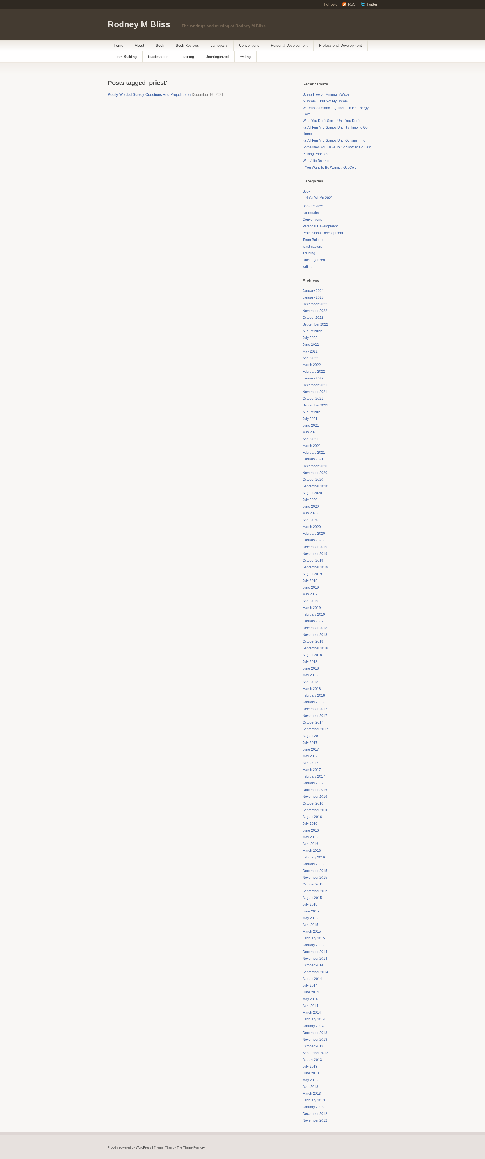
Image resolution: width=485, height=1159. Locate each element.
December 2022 (315, 304)
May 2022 (310, 351)
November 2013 (315, 1039)
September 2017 (315, 729)
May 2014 (310, 999)
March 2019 (312, 608)
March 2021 (312, 446)
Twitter (372, 4)
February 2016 (314, 857)
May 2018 (310, 675)
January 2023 (313, 297)
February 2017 (314, 776)
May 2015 (310, 918)
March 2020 (312, 527)
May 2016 (310, 837)
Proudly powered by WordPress (129, 1147)
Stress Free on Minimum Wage (326, 94)
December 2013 (315, 1033)
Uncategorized (217, 57)
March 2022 (312, 365)
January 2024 (313, 291)
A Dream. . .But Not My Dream (325, 101)
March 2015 (312, 932)
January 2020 (313, 540)
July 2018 (310, 662)
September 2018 (315, 648)
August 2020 (312, 493)
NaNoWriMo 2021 (319, 198)
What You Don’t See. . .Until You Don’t (331, 121)
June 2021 (311, 426)
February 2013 (314, 1100)
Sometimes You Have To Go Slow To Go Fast (337, 147)
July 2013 (310, 1066)
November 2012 (315, 1120)
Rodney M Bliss (139, 24)
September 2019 (315, 567)
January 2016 (313, 864)
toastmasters (159, 57)
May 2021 (310, 432)
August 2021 (312, 412)
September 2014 (315, 972)
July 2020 (310, 500)
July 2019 (310, 581)
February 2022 (314, 372)
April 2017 (310, 763)
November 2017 (315, 716)
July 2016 (310, 824)
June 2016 (311, 830)
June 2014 (311, 992)
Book (160, 45)
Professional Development (340, 45)
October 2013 (313, 1046)
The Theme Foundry (191, 1147)
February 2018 (314, 695)
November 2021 (315, 392)
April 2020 (310, 520)
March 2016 (312, 851)
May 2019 (310, 594)
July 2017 (310, 743)
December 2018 (315, 628)
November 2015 (315, 878)
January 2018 (313, 702)
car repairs (219, 45)
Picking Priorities (315, 154)
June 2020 (311, 507)
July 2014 (310, 986)
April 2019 (310, 601)
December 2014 (315, 952)
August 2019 (312, 574)
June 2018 (311, 668)
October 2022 (313, 318)
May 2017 (310, 756)
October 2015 (313, 884)
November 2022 (315, 311)
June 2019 (311, 587)
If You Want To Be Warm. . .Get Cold (330, 168)
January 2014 (313, 1026)
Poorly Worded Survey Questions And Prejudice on (149, 94)
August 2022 (312, 331)
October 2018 (313, 641)
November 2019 (315, 554)
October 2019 (313, 560)
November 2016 (315, 797)
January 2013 (313, 1107)
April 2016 (310, 844)
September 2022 (315, 324)
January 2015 (313, 945)
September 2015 (315, 891)
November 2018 (315, 635)
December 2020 (315, 466)
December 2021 (315, 385)
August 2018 (312, 655)
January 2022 (313, 378)
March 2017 (312, 770)
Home (118, 45)
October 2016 (313, 803)
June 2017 (311, 749)
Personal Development (289, 45)
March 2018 (312, 689)
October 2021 (313, 399)
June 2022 (311, 345)
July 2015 (310, 905)
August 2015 (312, 898)
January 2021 (313, 459)
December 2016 (315, 790)
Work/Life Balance (316, 161)
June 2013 (311, 1073)
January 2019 (313, 621)
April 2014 (310, 1006)
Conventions (249, 45)
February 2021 (314, 453)
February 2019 (314, 614)
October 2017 (313, 722)
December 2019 (315, 547)
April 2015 (310, 925)
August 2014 (312, 979)
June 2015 (311, 911)
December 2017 (315, 709)
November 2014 (315, 959)
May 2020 (310, 513)
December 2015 (315, 871)
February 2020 (314, 534)
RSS (352, 4)
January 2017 (313, 783)
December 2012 (315, 1114)
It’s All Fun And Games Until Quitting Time (334, 141)
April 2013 (310, 1087)
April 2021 (310, 439)
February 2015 (314, 938)
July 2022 (310, 338)
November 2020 (315, 473)
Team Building (125, 57)
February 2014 (314, 1019)
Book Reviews (187, 45)
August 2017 (312, 736)
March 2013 (312, 1093)
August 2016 (312, 817)
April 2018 (310, 682)
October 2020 (313, 480)
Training (187, 57)
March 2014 (312, 1013)
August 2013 (312, 1060)
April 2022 (310, 358)
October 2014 (313, 965)
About (139, 45)
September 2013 (315, 1053)
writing (245, 57)
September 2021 (315, 405)
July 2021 (310, 419)
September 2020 (315, 486)
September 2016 (315, 810)
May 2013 (310, 1080)
